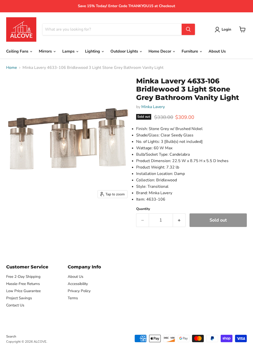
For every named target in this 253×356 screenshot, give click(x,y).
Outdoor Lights (124, 51)
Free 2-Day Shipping (23, 276)
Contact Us (15, 305)
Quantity (143, 209)
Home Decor (160, 51)
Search (11, 336)
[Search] (188, 29)
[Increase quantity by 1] (179, 220)
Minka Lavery (153, 107)
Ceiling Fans (17, 51)
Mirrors (46, 51)
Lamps (69, 51)
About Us (217, 51)
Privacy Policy (79, 290)
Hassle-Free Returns (23, 283)
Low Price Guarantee (23, 290)
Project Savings (19, 298)
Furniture (190, 51)
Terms (73, 298)
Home (11, 67)
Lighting (93, 51)
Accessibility (78, 283)
